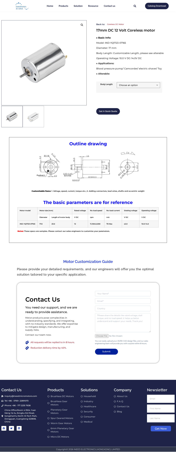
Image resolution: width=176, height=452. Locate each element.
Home (50, 6)
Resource (93, 6)
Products (63, 6)
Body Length (106, 84)
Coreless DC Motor (115, 24)
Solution (78, 6)
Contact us (109, 6)
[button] (135, 6)
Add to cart (104, 100)
